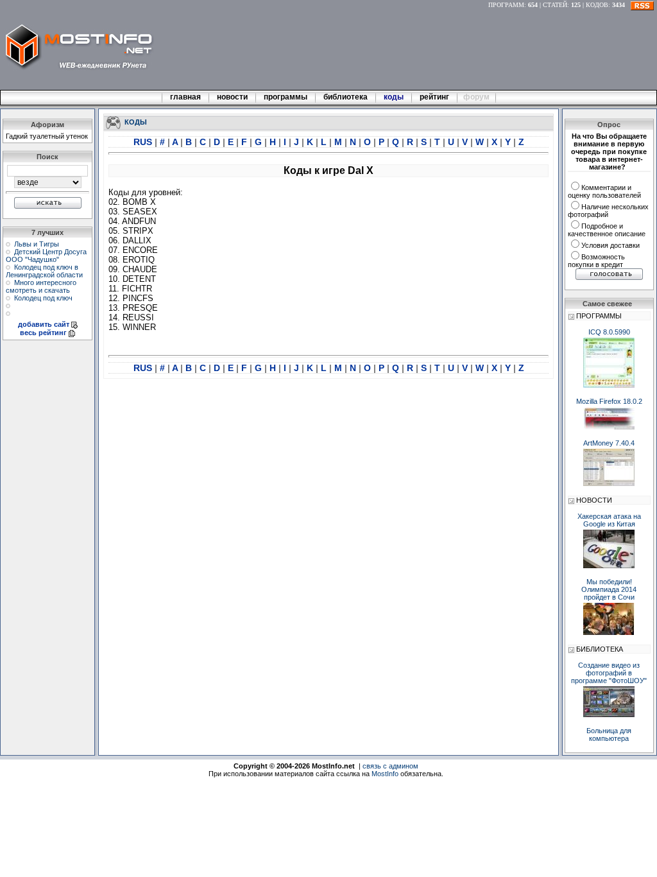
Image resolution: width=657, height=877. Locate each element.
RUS (144, 142)
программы (285, 96)
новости (232, 96)
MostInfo (384, 773)
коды (393, 96)
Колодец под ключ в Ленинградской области (44, 271)
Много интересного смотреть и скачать (41, 286)
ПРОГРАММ (506, 4)
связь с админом (390, 766)
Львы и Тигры (36, 244)
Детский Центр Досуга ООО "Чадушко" (46, 255)
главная (185, 96)
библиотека (345, 96)
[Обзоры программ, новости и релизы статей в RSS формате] (642, 4)
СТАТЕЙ (555, 4)
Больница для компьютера (608, 734)
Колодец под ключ (43, 298)
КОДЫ (135, 121)
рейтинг (435, 96)
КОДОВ (597, 4)
